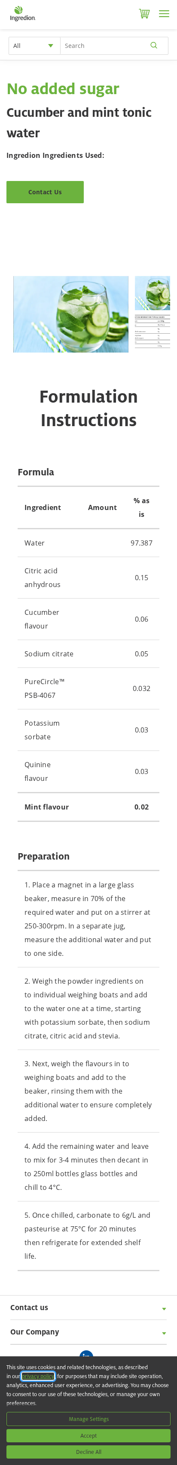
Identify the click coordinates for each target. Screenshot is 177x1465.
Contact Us (45, 192)
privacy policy (38, 1376)
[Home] (22, 21)
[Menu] (164, 14)
